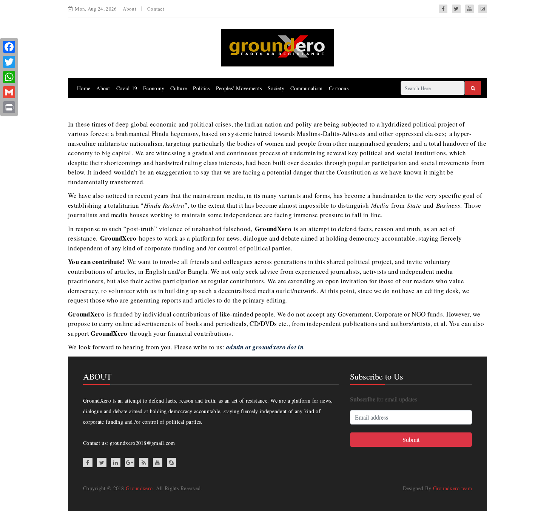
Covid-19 (126, 88)
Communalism (306, 88)
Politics (201, 88)
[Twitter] (9, 61)
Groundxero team (452, 488)
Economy (153, 88)
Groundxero (139, 488)
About (129, 8)
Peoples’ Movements (239, 88)
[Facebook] (9, 46)
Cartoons (338, 88)
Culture (178, 88)
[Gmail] (9, 92)
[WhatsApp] (9, 77)
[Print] (9, 107)
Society (276, 88)
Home (83, 88)
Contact (155, 8)
